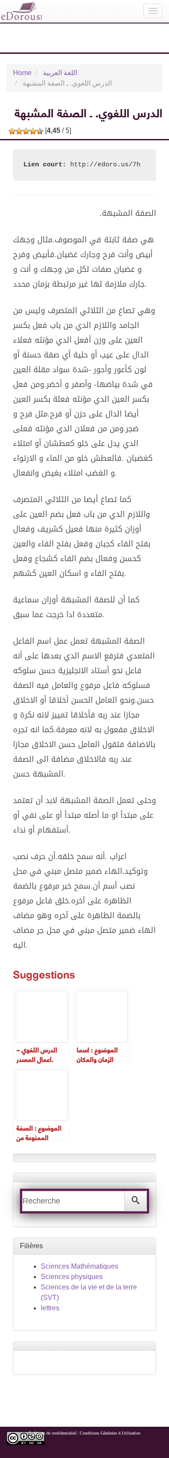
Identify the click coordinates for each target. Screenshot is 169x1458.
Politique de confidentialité (52, 1433)
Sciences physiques (72, 1276)
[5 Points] (39, 131)
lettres (50, 1308)
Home (22, 72)
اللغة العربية (60, 72)
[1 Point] (12, 131)
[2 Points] (19, 131)
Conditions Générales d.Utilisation (110, 1433)
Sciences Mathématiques (79, 1266)
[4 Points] (32, 131)
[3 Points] (26, 131)
